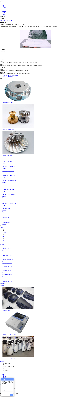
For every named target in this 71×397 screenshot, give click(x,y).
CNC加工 (4, 7)
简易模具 (4, 377)
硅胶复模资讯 (9, 20)
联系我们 (4, 14)
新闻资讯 (4, 12)
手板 (3, 6)
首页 (3, 5)
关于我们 (2, 0)
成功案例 (4, 11)
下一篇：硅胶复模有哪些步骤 (7, 76)
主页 (1, 20)
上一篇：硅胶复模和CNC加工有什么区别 (10, 75)
